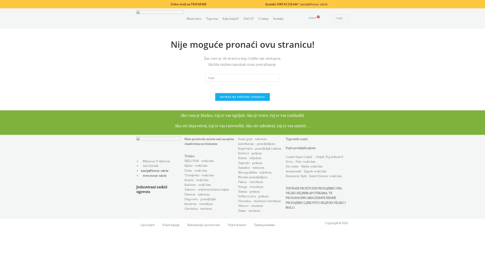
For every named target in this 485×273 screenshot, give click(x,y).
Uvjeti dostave (237, 225)
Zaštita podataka (264, 225)
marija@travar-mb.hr (314, 4)
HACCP (249, 18)
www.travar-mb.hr (154, 175)
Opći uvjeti (147, 225)
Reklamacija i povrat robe (203, 225)
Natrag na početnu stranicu (242, 97)
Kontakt (278, 18)
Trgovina (212, 18)
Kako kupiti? (231, 18)
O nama (263, 18)
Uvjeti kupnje (171, 225)
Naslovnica (194, 18)
